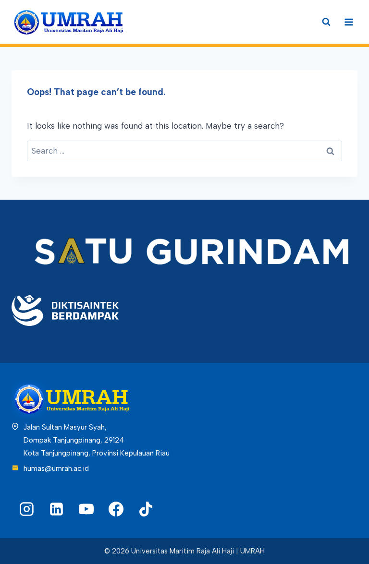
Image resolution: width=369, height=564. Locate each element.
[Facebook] (116, 509)
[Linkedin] (56, 509)
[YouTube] (86, 509)
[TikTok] (145, 509)
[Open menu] (348, 21)
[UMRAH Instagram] (26, 509)
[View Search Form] (326, 22)
